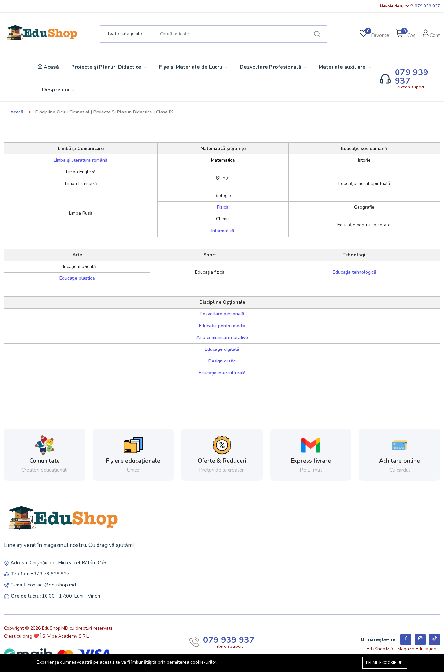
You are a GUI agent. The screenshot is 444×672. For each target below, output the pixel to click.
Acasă (50, 67)
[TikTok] (434, 639)
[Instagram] (420, 639)
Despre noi (56, 89)
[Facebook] (405, 639)
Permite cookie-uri (385, 662)
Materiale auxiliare (343, 67)
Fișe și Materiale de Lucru (191, 67)
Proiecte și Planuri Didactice (107, 67)
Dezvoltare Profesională (271, 67)
